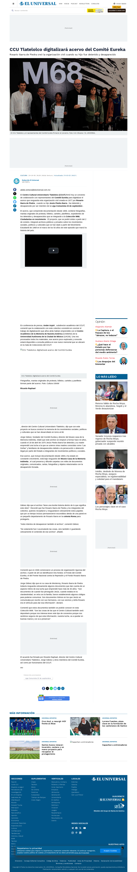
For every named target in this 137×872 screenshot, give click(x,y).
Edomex (74, 782)
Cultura (23, 175)
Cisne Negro (35, 800)
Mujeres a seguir (17, 787)
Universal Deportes (18, 823)
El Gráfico (55, 800)
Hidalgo (74, 790)
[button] (117, 10)
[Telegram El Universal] (72, 828)
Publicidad (72, 861)
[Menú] (13, 3)
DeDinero (55, 805)
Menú (13, 844)
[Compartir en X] (14, 193)
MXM (60, 4)
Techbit (14, 841)
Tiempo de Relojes (38, 797)
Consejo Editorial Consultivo (34, 861)
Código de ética (52, 861)
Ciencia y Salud (17, 836)
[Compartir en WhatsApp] (14, 197)
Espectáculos (16, 826)
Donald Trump (16, 805)
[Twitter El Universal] (80, 828)
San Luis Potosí (77, 795)
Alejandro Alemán (103, 327)
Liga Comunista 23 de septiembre (38, 678)
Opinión (100, 321)
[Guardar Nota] (14, 210)
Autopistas (35, 795)
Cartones (14, 818)
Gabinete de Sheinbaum (16, 799)
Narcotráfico (16, 813)
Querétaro (75, 792)
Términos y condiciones (64, 863)
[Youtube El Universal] (84, 828)
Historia (96, 861)
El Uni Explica (16, 795)
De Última (35, 790)
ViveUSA (54, 808)
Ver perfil (26, 182)
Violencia (63, 861)
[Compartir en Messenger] (14, 201)
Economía (15, 820)
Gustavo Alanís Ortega (105, 341)
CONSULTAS (95, 4)
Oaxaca (74, 784)
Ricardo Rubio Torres (105, 358)
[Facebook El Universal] (76, 828)
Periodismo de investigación (16, 791)
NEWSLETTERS (84, 4)
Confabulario (16, 831)
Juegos (54, 810)
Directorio (18, 861)
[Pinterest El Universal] (76, 833)
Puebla (74, 787)
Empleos (54, 790)
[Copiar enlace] (14, 205)
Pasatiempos (56, 813)
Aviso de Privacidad (84, 861)
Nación (14, 782)
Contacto (78, 863)
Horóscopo (55, 815)
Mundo (14, 802)
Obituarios (55, 792)
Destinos (34, 792)
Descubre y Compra (59, 782)
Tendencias (15, 833)
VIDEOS (66, 4)
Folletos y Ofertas (58, 784)
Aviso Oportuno (57, 787)
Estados (14, 810)
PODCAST (74, 4)
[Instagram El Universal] (72, 833)
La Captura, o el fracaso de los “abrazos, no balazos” (106, 333)
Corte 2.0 (14, 784)
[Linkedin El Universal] (80, 833)
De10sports (55, 802)
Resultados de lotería (57, 819)
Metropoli (15, 808)
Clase (33, 782)
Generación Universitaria (56, 796)
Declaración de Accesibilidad (111, 861)
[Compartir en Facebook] (14, 189)
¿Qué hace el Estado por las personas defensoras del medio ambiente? (106, 348)
